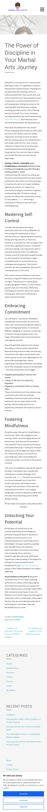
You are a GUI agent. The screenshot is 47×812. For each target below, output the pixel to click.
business (17, 620)
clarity (18, 477)
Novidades (10, 690)
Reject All (23, 807)
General (9, 681)
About (8, 760)
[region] (23, 792)
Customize (23, 800)
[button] (43, 11)
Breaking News (18, 617)
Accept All (23, 794)
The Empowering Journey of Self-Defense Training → (34, 631)
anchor (21, 199)
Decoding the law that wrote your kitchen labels (23, 728)
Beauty (9, 664)
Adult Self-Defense (12, 119)
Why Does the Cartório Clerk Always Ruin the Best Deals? (23, 743)
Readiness (10, 715)
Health (9, 686)
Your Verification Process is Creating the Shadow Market (23, 735)
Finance (9, 677)
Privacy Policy (12, 769)
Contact (9, 765)
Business (10, 672)
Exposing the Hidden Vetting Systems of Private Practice (23, 720)
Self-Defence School (29, 565)
